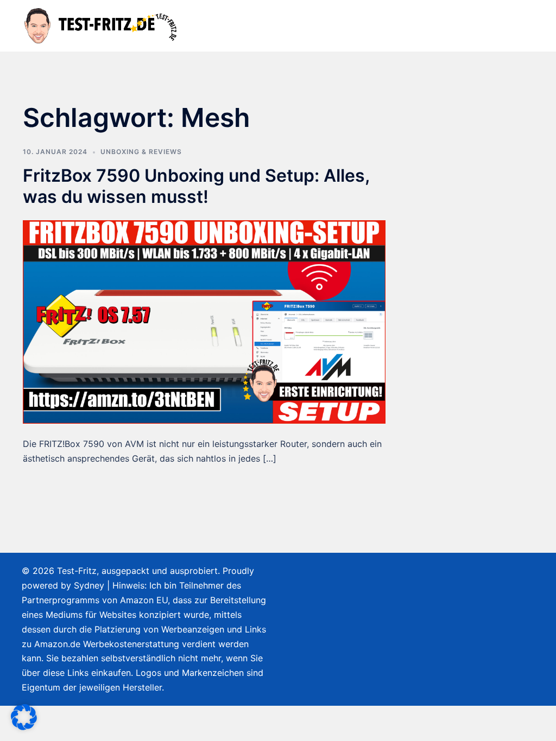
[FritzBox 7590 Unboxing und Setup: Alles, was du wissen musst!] (204, 321)
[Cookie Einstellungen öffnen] (24, 726)
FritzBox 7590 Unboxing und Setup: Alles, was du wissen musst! (196, 186)
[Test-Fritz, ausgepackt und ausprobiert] (102, 25)
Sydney (89, 585)
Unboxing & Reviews (141, 152)
